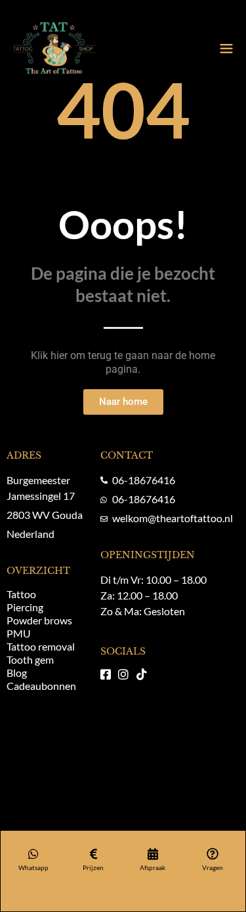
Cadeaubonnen (41, 685)
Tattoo (21, 594)
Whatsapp (33, 867)
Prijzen (93, 867)
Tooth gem (30, 659)
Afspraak (152, 867)
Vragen (212, 867)
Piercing (25, 607)
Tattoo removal (41, 646)
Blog (17, 672)
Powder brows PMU (39, 626)
